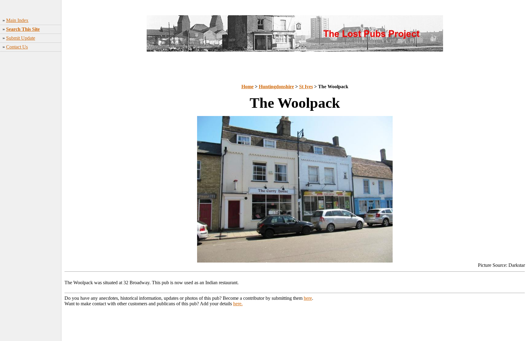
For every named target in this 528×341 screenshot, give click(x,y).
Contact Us (17, 46)
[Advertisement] (30, 160)
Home (247, 86)
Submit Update (20, 38)
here (308, 298)
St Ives (306, 86)
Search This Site (23, 29)
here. (238, 303)
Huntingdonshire (276, 86)
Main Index (17, 20)
